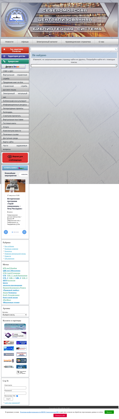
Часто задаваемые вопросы (15, 147)
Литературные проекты (13, 108)
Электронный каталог (47, 42)
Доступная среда (10, 138)
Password (8, 390)
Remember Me (9, 396)
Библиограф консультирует (14, 101)
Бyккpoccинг (17, 61)
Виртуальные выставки (13, 120)
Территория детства (16, 56)
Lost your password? (12, 403)
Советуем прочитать (12, 116)
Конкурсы (8, 251)
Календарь (7, 112)
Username (8, 385)
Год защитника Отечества (16, 50)
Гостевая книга (9, 123)
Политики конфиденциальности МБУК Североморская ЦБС (39, 412)
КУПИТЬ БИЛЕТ (10, 168)
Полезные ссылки (10, 134)
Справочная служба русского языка (15, 88)
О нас (101, 42)
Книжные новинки (11, 249)
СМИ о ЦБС (8, 71)
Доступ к (11, 66)
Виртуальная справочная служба (15, 77)
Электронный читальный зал (15, 95)
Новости (9, 42)
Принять (109, 412)
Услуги (6, 127)
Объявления (9, 258)
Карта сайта (8, 142)
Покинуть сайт (60, 415)
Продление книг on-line (13, 82)
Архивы (5, 312)
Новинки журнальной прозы (15, 254)
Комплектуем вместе (12, 131)
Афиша (24, 42)
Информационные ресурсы (15, 105)
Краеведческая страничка (78, 42)
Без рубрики (9, 246)
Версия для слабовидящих (16, 158)
